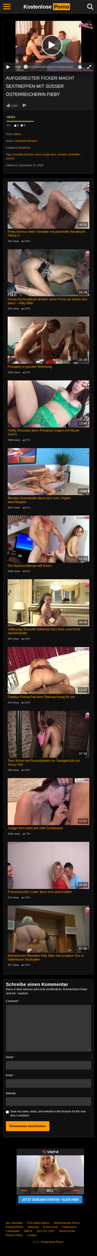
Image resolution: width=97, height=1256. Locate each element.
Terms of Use (67, 1231)
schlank (62, 154)
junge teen (49, 154)
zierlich (10, 158)
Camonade (12, 1231)
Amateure (24, 147)
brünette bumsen (23, 154)
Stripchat (33, 1227)
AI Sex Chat (50, 1227)
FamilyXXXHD (14, 1227)
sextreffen (74, 154)
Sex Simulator (14, 1223)
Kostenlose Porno (52, 1242)
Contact (32, 1235)
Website (11, 1093)
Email (10, 1075)
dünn (38, 154)
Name (10, 1057)
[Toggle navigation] (7, 7)
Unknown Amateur (26, 140)
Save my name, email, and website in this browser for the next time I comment (48, 1113)
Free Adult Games (38, 1223)
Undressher (69, 1227)
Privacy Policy (14, 1235)
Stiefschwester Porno (67, 1223)
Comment (13, 1001)
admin (17, 134)
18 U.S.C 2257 (46, 1231)
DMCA (28, 1231)
